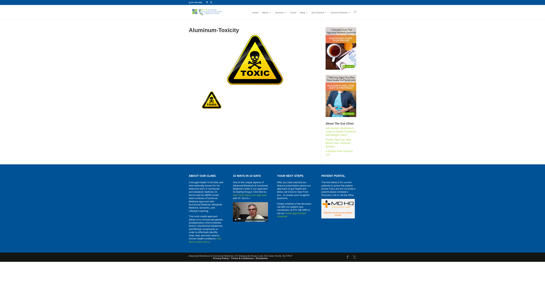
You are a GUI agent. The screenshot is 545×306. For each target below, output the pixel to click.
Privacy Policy (221, 258)
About (265, 12)
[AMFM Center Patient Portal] (338, 207)
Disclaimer (262, 258)
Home (255, 12)
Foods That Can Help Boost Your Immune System (338, 143)
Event (293, 12)
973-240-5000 (196, 2)
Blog (302, 12)
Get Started (318, 12)
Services (279, 12)
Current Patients (339, 12)
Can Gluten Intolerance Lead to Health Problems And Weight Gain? (341, 131)
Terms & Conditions (242, 258)
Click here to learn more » (205, 240)
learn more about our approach (250, 195)
